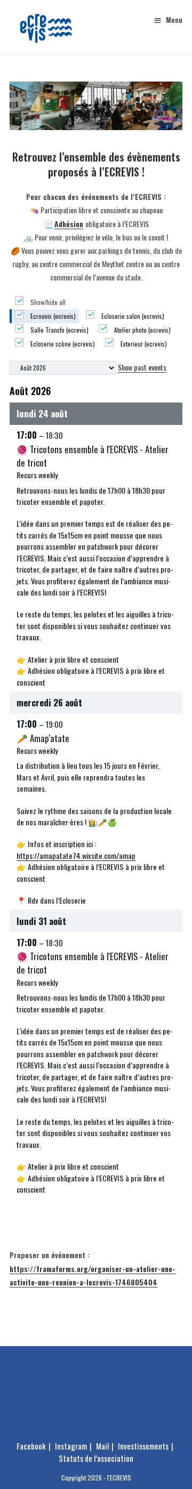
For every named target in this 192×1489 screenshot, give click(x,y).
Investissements (143, 1446)
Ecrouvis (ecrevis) (52, 315)
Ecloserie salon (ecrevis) (132, 315)
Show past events (142, 367)
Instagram (71, 1446)
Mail (102, 1446)
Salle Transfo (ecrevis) (59, 329)
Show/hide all (47, 302)
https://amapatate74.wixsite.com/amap (76, 855)
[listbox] (63, 367)
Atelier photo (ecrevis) (142, 329)
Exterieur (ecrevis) (143, 343)
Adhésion (68, 223)
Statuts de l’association (96, 1458)
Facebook (31, 1446)
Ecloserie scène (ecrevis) (62, 343)
